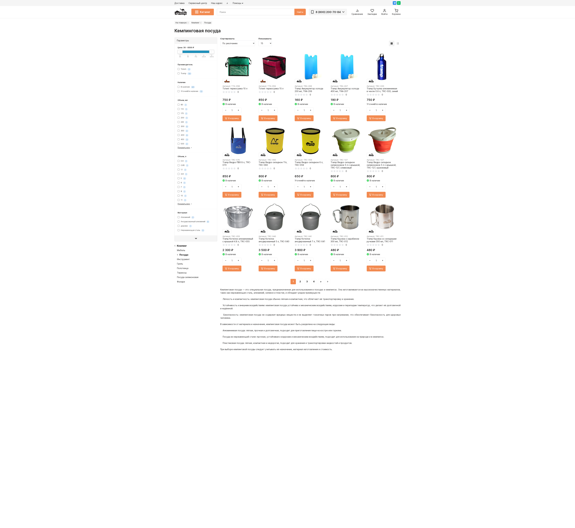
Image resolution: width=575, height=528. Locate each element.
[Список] (398, 43)
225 (183, 122)
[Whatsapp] (399, 3)
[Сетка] (391, 43)
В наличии (187, 87)
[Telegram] (394, 3)
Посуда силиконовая (187, 277)
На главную (181, 22)
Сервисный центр (198, 3)
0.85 (183, 165)
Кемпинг (195, 22)
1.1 (183, 169)
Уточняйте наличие (191, 91)
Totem (185, 69)
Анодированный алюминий (194, 221)
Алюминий (186, 217)
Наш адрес (217, 3)
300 (183, 126)
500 (183, 144)
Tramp (185, 73)
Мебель (181, 250)
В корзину (233, 118)
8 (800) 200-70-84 (328, 12)
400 (183, 135)
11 (182, 200)
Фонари (181, 281)
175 (183, 113)
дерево (185, 226)
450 (183, 139)
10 (183, 196)
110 (183, 109)
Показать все (184, 147)
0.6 (183, 161)
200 (183, 118)
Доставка (179, 3)
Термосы (182, 272)
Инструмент (183, 259)
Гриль (180, 263)
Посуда (183, 254)
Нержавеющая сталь (191, 230)
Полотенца (182, 268)
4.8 (183, 174)
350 (183, 131)
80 (183, 105)
